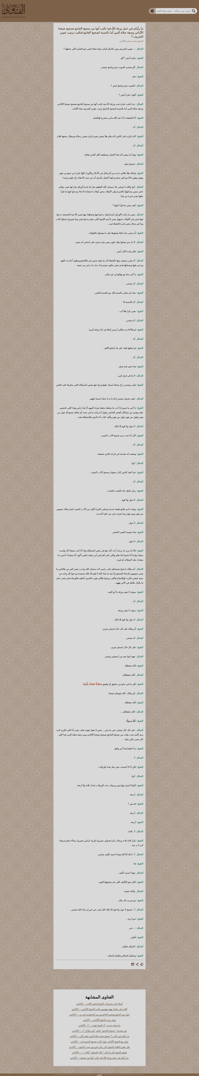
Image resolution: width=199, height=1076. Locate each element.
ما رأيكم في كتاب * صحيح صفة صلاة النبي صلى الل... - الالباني (99, 1036)
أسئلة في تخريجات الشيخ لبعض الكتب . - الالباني (99, 1003)
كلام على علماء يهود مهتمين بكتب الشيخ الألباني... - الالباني (99, 1009)
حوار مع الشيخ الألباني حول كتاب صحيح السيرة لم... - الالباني (99, 1041)
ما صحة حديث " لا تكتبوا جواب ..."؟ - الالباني (99, 1025)
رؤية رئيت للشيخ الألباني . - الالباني (99, 1019)
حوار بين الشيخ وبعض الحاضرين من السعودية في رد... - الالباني (99, 1014)
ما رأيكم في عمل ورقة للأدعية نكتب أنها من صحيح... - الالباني (99, 1057)
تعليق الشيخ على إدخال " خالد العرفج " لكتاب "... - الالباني (99, 1052)
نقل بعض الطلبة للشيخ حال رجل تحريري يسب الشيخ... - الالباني (99, 1046)
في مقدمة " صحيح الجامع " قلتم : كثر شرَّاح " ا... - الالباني (99, 1030)
